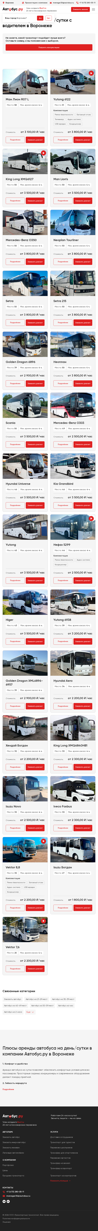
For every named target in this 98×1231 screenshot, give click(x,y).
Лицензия (6, 1222)
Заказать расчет (35, 140)
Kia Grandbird (63, 484)
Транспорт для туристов (62, 1142)
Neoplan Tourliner (66, 240)
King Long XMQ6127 (19, 179)
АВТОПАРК (8, 1132)
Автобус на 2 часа (13, 1012)
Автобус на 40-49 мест (15, 1005)
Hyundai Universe (18, 484)
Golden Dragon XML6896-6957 (24, 682)
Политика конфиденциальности (16, 1218)
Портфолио (8, 1165)
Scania (10, 423)
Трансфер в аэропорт (61, 1168)
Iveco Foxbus (62, 806)
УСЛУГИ (54, 1132)
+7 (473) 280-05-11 (87, 3)
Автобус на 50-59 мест (42, 1005)
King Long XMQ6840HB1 (70, 745)
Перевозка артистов (60, 1158)
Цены (5, 1170)
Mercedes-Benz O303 (68, 423)
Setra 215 (59, 301)
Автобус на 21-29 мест (36, 999)
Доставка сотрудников (61, 1137)
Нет (48, 18)
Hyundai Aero (62, 680)
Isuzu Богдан (62, 867)
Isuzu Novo (13, 806)
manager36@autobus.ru (18, 1196)
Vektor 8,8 (13, 867)
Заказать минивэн (11, 1147)
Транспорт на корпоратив (63, 1175)
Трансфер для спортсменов (64, 1153)
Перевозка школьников (61, 1147)
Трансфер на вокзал (60, 1163)
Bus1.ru (43, 8)
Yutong (11, 544)
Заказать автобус (12, 999)
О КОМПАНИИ (9, 1160)
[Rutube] (8, 1201)
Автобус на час (65, 1005)
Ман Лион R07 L (17, 99)
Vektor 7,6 (13, 947)
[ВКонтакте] (4, 1201)
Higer (9, 620)
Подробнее (15, 140)
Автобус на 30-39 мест (63, 999)
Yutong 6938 (62, 620)
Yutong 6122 (61, 99)
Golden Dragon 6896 (20, 362)
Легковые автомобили (13, 1153)
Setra (9, 301)
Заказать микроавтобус (14, 1142)
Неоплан (59, 362)
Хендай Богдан (17, 745)
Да (40, 18)
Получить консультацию (49, 47)
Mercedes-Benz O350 (21, 240)
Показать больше (59, 1181)
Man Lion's (60, 179)
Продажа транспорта (13, 1175)
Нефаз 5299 (61, 544)
